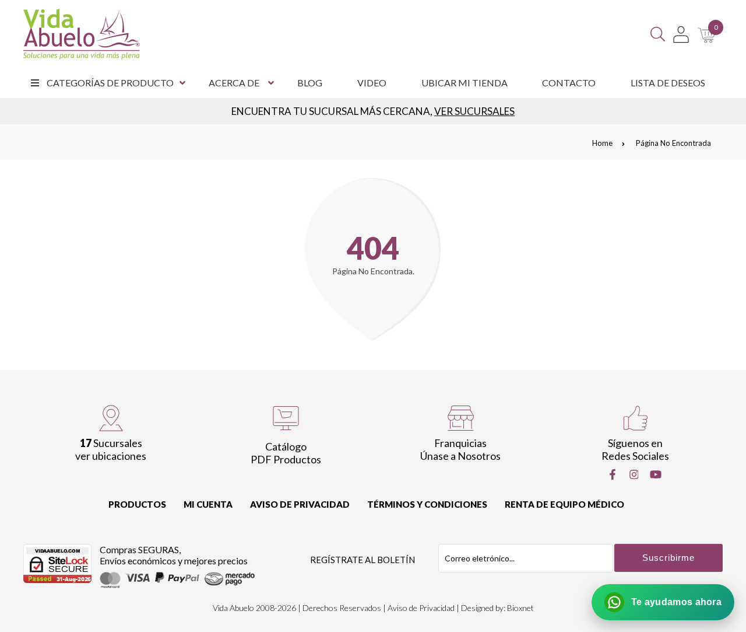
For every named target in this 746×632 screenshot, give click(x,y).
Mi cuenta (208, 504)
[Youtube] (655, 474)
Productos (137, 504)
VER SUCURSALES (474, 111)
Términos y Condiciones (427, 504)
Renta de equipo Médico (564, 504)
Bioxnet (520, 608)
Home (602, 143)
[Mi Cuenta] (681, 34)
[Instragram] (634, 474)
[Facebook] (612, 474)
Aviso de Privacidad (300, 504)
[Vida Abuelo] (81, 34)
